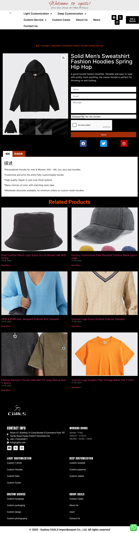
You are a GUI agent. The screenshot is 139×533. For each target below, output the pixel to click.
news (72, 512)
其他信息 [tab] (18, 153)
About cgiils (77, 494)
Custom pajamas (78, 469)
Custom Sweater (77, 463)
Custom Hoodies (15, 469)
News (96, 19)
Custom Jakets (77, 476)
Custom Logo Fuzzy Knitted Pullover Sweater (98, 319)
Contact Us (31, 26)
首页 (38, 46)
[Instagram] (117, 22)
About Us (82, 19)
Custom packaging (16, 505)
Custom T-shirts (14, 463)
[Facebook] (114, 17)
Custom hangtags (15, 499)
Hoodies (45, 46)
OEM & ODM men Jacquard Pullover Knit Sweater (30, 319)
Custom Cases (61, 19)
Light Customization (36, 13)
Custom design (14, 512)
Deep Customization (70, 13)
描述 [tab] (8, 153)
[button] (63, 58)
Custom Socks (14, 482)
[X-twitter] (120, 17)
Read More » (6, 265)
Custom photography (17, 518)
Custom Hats (13, 476)
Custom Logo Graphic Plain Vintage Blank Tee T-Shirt (103, 380)
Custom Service (33, 19)
